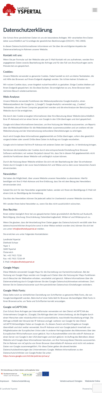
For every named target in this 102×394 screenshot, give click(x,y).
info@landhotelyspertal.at (25, 229)
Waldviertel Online (92, 381)
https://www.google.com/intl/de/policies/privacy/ (26, 356)
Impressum (4, 381)
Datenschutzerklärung (21, 381)
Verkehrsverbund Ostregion (71, 381)
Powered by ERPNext (91, 389)
